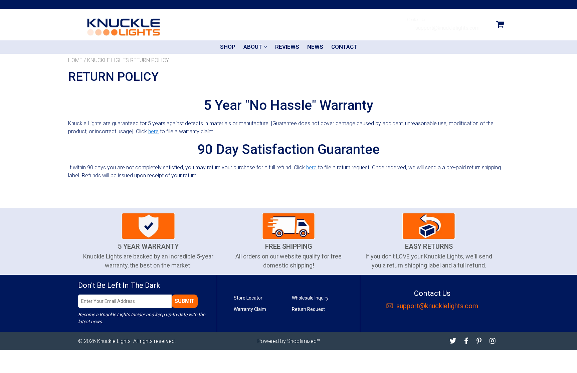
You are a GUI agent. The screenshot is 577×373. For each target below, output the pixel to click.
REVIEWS (287, 46)
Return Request (308, 309)
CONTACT (344, 46)
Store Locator (248, 298)
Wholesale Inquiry (310, 298)
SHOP (227, 46)
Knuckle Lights (114, 341)
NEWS (315, 46)
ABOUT (253, 46)
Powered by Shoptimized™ (288, 341)
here (153, 131)
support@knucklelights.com (446, 28)
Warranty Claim (250, 309)
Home (75, 60)
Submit (185, 301)
